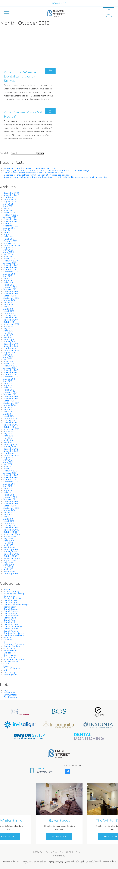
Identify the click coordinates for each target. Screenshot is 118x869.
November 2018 (11, 294)
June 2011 (8, 488)
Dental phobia (10, 622)
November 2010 (11, 504)
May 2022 (8, 208)
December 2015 (10, 370)
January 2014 (9, 420)
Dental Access (10, 600)
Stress (6, 664)
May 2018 (7, 307)
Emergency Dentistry (13, 644)
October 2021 (9, 224)
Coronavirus (9, 596)
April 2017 (8, 335)
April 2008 (8, 569)
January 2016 (9, 368)
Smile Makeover (11, 661)
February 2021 (10, 241)
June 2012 (8, 462)
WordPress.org (10, 697)
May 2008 (8, 567)
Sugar (6, 666)
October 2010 (9, 506)
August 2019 (9, 274)
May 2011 (7, 490)
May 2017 (7, 333)
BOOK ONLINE (59, 3)
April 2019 (8, 283)
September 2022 (11, 199)
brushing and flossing (13, 594)
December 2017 (10, 318)
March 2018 (9, 311)
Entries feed (9, 693)
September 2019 (11, 272)
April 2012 (8, 466)
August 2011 (9, 484)
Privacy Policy (58, 856)
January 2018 (9, 315)
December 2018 (11, 291)
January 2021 (9, 243)
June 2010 (8, 514)
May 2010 (7, 517)
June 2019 (8, 278)
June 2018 (8, 304)
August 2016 (9, 353)
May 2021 (7, 234)
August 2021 (9, 228)
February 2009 (10, 549)
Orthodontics (9, 657)
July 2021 (7, 230)
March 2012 (8, 469)
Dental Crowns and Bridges (16, 605)
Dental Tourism (10, 629)
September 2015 (11, 377)
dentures (7, 637)
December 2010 (11, 501)
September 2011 (11, 482)
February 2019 (10, 287)
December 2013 (10, 423)
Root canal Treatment (14, 659)
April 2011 (7, 493)
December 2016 (10, 344)
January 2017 (9, 342)
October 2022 (10, 197)
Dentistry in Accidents (13, 635)
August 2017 (9, 326)
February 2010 (10, 523)
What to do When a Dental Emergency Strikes (20, 76)
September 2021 (11, 226)
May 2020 (8, 254)
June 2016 (8, 357)
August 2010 (9, 510)
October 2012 (9, 453)
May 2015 (7, 385)
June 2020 (8, 252)
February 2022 (10, 215)
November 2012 (10, 451)
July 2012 (7, 460)
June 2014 (8, 409)
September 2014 (11, 403)
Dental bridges (10, 602)
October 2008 (10, 556)
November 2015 (10, 372)
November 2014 (10, 399)
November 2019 (10, 267)
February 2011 (10, 497)
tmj (5, 670)
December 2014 (10, 396)
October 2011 (9, 479)
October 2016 (9, 348)
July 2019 (7, 276)
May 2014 (7, 412)
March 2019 (8, 285)
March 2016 (8, 364)
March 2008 (9, 571)
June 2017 (8, 331)
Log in (6, 690)
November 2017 (10, 320)
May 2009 (8, 543)
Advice (6, 589)
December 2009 (11, 528)
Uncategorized (10, 675)
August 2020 (9, 248)
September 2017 (11, 324)
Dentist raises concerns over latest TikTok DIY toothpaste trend (33, 173)
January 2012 (9, 473)
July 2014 (7, 407)
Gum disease (9, 648)
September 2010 (11, 508)
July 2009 (8, 539)
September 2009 (11, 534)
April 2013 (8, 440)
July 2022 (8, 204)
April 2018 (8, 309)
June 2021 (8, 232)
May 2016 (7, 359)
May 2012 (7, 464)
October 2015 (9, 374)
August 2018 (9, 300)
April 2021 (8, 237)
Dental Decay (9, 607)
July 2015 (7, 381)
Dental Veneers (10, 631)
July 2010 (7, 512)
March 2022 (9, 213)
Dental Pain (9, 620)
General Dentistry (11, 646)
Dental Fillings (10, 613)
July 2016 (7, 355)
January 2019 (9, 289)
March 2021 (8, 239)
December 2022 (11, 193)
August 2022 (9, 202)
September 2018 (11, 298)
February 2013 (10, 444)
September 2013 (11, 429)
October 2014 (9, 401)
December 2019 (10, 265)
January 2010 (9, 525)
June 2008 (8, 565)
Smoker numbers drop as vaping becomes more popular (30, 168)
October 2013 (9, 427)
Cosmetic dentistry (12, 598)
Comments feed (11, 695)
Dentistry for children (13, 633)
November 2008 (11, 554)
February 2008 (10, 574)
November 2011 (10, 477)
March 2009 (9, 547)
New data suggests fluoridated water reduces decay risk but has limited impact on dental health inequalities (55, 177)
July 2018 (7, 302)
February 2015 (10, 392)
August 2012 (9, 458)
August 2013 (9, 431)
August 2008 (9, 560)
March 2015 (8, 390)
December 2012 (10, 449)
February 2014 (10, 418)
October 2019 (9, 269)
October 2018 (9, 296)
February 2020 (10, 261)
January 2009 (10, 552)
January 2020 (10, 263)
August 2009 (9, 536)
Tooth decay (9, 672)
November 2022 (11, 195)
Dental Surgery (10, 624)
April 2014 (8, 414)
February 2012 (10, 471)
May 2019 (7, 280)
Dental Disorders (11, 611)
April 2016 (8, 361)
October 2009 (10, 532)
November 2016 (10, 346)
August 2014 (9, 405)
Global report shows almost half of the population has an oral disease (36, 175)
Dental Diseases (10, 609)
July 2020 (8, 250)
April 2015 (8, 388)
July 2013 (7, 434)
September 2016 (11, 350)
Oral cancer (9, 653)
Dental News (9, 618)
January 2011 (9, 499)
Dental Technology (12, 627)
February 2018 (10, 313)
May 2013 (7, 438)
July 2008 (8, 563)
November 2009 (11, 530)
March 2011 (8, 495)
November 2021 (10, 221)
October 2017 (9, 322)
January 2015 (9, 394)
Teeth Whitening (11, 668)
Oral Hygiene (9, 655)
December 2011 (10, 475)
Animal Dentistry (11, 592)
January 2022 (9, 217)
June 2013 (8, 436)
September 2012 (11, 455)
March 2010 (9, 521)
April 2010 (8, 519)
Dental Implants (11, 616)
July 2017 (7, 329)
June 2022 (8, 206)
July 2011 (7, 486)
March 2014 (8, 416)
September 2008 (11, 558)
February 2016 (10, 366)
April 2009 (8, 545)
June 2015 (8, 383)
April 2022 (8, 210)
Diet (5, 642)
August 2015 (9, 379)
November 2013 (10, 425)
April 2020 (8, 256)
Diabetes (7, 640)
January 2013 (9, 447)
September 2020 (11, 245)
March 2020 (9, 259)
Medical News (9, 651)
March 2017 (8, 337)
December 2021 (10, 219)
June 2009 (8, 541)
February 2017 (10, 339)
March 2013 (8, 442)
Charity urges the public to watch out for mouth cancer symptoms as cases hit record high (46, 170)
